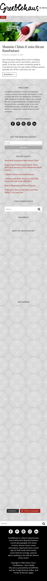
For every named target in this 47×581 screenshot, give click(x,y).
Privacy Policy (28, 570)
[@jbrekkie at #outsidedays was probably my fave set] (23, 451)
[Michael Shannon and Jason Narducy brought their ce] (23, 474)
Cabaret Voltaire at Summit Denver (19, 174)
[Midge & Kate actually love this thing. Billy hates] (23, 339)
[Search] (39, 209)
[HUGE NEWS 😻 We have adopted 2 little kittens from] (23, 384)
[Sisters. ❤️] (23, 316)
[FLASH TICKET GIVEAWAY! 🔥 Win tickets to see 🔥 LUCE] (23, 496)
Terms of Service (21, 573)
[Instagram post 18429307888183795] (23, 361)
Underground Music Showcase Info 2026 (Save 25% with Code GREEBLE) (22, 179)
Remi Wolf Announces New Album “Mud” (22, 160)
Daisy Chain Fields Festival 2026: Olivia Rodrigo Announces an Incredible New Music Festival (23, 167)
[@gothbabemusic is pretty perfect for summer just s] (23, 406)
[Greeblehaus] (19, 8)
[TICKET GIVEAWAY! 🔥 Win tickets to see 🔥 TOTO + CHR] (23, 429)
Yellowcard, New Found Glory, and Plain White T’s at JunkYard (21, 191)
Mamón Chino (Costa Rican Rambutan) (23, 48)
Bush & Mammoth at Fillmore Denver (20, 185)
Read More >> (9, 74)
